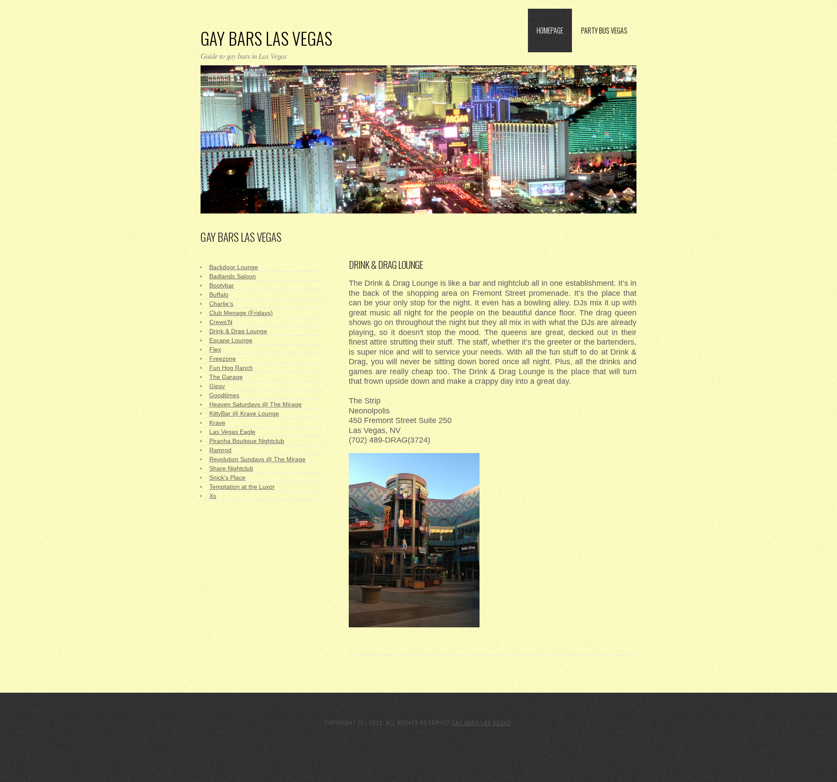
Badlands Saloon (232, 276)
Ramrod (220, 450)
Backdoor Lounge (233, 267)
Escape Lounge (230, 340)
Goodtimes (224, 395)
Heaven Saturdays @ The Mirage (255, 404)
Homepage (550, 30)
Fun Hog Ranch (231, 367)
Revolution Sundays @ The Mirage (257, 459)
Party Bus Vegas (604, 30)
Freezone (222, 358)
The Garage (226, 376)
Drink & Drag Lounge (238, 331)
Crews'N (220, 321)
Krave (217, 422)
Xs (212, 495)
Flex (215, 349)
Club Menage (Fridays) (241, 312)
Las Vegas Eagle (232, 431)
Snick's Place (227, 477)
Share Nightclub (231, 468)
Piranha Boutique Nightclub (246, 440)
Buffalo (218, 294)
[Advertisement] (451, 240)
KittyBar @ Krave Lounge (244, 413)
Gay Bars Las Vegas (266, 38)
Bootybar (221, 285)
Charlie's (221, 303)
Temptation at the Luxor (242, 486)
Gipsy (217, 386)
